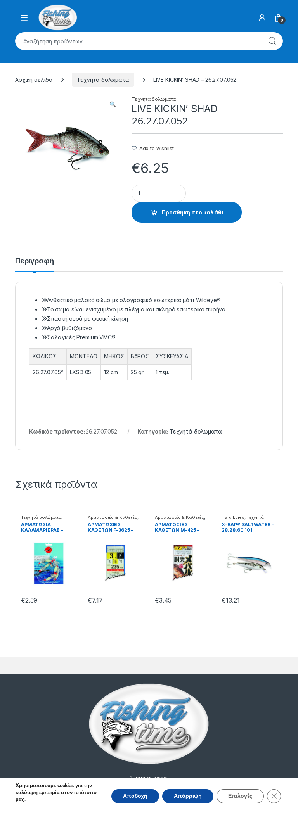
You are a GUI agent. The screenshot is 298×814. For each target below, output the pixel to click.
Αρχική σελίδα (34, 79)
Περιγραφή (34, 261)
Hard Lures (233, 517)
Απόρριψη (188, 796)
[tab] (34, 264)
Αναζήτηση (272, 41)
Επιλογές (240, 796)
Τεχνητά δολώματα (103, 79)
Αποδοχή (135, 796)
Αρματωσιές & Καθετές (112, 517)
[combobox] (138, 41)
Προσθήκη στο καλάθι (192, 212)
